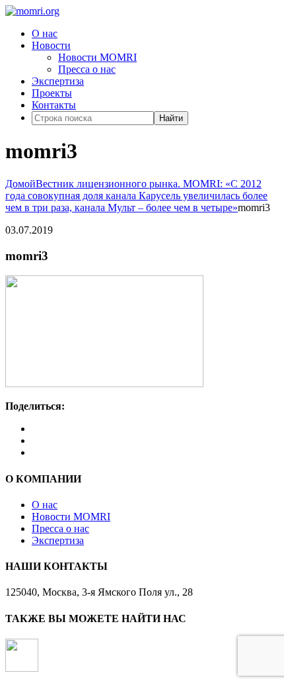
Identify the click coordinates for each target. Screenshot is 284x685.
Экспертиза (58, 81)
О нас (44, 33)
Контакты (54, 105)
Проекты (52, 93)
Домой (20, 183)
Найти (171, 118)
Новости (51, 45)
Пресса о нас (87, 69)
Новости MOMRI (97, 57)
